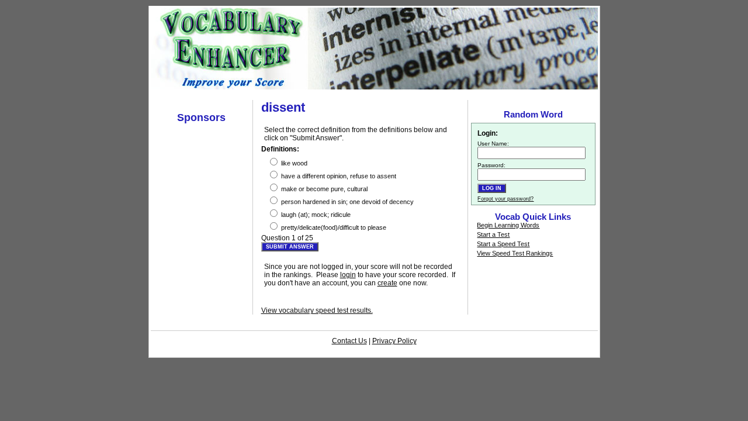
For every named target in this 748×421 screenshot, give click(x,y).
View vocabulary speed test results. (317, 310)
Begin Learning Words (508, 225)
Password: (491, 165)
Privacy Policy (394, 341)
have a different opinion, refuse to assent (337, 176)
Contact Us (349, 341)
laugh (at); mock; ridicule (315, 214)
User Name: (493, 143)
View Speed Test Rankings (515, 253)
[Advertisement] (374, 93)
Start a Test (493, 234)
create (387, 283)
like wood (293, 163)
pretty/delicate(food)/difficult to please (332, 227)
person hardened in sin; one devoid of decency (346, 201)
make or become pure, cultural (323, 188)
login (348, 275)
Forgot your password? (505, 199)
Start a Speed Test (503, 243)
